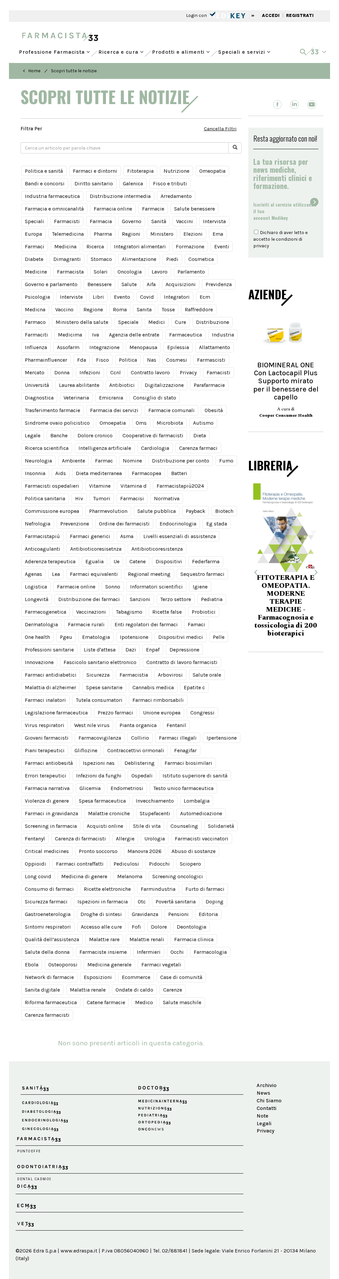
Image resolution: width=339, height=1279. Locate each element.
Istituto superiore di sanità (195, 775)
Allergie (125, 838)
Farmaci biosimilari (188, 763)
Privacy (188, 372)
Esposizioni (98, 977)
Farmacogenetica (45, 612)
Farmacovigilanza (99, 738)
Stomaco (101, 259)
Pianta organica (138, 725)
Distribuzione (212, 322)
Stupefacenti (155, 813)
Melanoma (129, 876)
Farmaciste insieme (103, 952)
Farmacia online (113, 209)
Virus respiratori (44, 725)
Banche (59, 435)
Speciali (34, 221)
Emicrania (111, 398)
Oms (141, 423)
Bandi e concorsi (45, 183)
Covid (147, 297)
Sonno (112, 586)
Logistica (36, 586)
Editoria (208, 914)
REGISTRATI (300, 15)
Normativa (166, 498)
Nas (151, 360)
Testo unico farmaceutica (183, 788)
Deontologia (191, 927)
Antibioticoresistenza (157, 549)
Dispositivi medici (180, 637)
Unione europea (161, 712)
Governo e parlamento (51, 284)
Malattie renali (146, 939)
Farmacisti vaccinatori (201, 838)
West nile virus (92, 725)
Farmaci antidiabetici (50, 675)
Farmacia (101, 221)
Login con (197, 15)
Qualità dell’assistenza (52, 939)
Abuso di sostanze (193, 851)
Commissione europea (52, 511)
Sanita (144, 309)
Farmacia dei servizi (114, 410)
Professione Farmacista (52, 50)
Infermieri (149, 952)
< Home (31, 71)
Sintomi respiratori (48, 927)
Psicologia (37, 297)
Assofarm (68, 347)
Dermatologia (41, 624)
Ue (117, 561)
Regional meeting (149, 574)
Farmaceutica (185, 335)
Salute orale (207, 675)
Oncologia (130, 272)
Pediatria (211, 599)
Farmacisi (132, 498)
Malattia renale (88, 990)
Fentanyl (35, 838)
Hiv (79, 498)
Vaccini (184, 221)
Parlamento (191, 272)
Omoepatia (113, 423)
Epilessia (178, 347)
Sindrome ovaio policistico (57, 423)
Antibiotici (122, 385)
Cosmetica (201, 259)
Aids (60, 473)
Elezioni (193, 234)
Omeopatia (212, 171)
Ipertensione (222, 738)
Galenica (133, 183)
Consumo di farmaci (49, 889)
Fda (81, 360)
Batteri (179, 473)
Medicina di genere (84, 876)
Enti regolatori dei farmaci (146, 624)
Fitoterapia (140, 171)
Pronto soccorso (98, 851)
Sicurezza (98, 675)
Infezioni (89, 372)
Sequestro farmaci (202, 574)
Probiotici (204, 612)
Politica (128, 360)
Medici (156, 322)
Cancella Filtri (220, 129)
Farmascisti (211, 360)
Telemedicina (68, 234)
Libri (98, 297)
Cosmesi (176, 360)
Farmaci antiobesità (49, 763)
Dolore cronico (95, 435)
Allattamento (214, 347)
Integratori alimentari (140, 246)
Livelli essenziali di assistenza (179, 536)
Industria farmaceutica (52, 196)
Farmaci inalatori (45, 700)
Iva (95, 335)
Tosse (168, 309)
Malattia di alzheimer (50, 687)
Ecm (205, 297)
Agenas (33, 574)
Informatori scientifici (156, 586)
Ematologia (96, 637)
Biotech (224, 511)
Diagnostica (39, 398)
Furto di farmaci (204, 889)
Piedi (172, 259)
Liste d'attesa (100, 649)
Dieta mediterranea (99, 473)
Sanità (158, 221)
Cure (180, 322)
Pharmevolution (108, 511)
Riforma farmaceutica (51, 1002)
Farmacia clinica (194, 939)
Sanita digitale (42, 990)
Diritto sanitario (93, 183)
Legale (32, 435)
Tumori (101, 498)
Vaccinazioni (91, 612)
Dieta (199, 435)
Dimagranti (67, 259)
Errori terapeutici (45, 775)
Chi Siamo (269, 1100)
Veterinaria (76, 398)
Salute (129, 284)
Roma (120, 309)
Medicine (36, 272)
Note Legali (264, 1120)
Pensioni (178, 914)
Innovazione (39, 662)
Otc (142, 901)
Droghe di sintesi (101, 914)
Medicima (70, 335)
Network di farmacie (49, 977)
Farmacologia (210, 952)
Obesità (214, 410)
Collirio (140, 738)
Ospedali (142, 775)
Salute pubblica (156, 511)
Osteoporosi (62, 964)
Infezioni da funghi (98, 775)
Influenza (36, 347)
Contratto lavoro (150, 372)
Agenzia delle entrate (134, 335)
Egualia (94, 561)
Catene (137, 561)
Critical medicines (47, 851)
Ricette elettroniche (107, 889)
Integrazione (104, 347)
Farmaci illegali (178, 738)
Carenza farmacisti (47, 1015)
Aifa (151, 284)
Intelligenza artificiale (104, 448)
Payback (195, 511)
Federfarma (205, 561)
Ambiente (73, 460)
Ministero (161, 234)
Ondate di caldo (134, 990)
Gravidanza (145, 914)
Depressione (184, 649)
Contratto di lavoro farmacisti (182, 662)
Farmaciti (36, 335)
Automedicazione (201, 813)
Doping (214, 901)
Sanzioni (140, 599)
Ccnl (115, 372)
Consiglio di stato (154, 398)
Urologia (154, 838)
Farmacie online (76, 586)
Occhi (177, 952)
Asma (126, 536)
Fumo (226, 460)
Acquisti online (105, 826)
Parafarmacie (209, 385)
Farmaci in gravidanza (51, 813)
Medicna (35, 309)
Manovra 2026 (144, 851)
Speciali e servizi (242, 50)
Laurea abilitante (79, 385)
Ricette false (167, 612)
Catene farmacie (106, 1002)
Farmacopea (146, 473)
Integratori (177, 297)
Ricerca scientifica (47, 448)
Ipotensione (134, 637)
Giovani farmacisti (47, 738)
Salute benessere (194, 209)
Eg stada (216, 523)
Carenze (172, 990)
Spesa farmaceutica (102, 801)
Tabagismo (129, 612)
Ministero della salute (82, 322)
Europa (33, 234)
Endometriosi (127, 788)
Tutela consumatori (99, 700)
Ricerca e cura (119, 50)
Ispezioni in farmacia (102, 901)
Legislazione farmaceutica (56, 712)
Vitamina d (134, 486)
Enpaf (153, 649)
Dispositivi (169, 561)
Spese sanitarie (104, 687)
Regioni (131, 234)
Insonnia (35, 473)
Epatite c (194, 687)
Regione (93, 309)
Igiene (200, 586)
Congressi (202, 712)
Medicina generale (109, 964)
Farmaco (35, 322)
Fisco (102, 360)
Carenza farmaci (198, 448)
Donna (62, 372)
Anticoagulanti (42, 549)
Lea (56, 574)
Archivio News (266, 1089)
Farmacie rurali (86, 624)
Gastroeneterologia (48, 914)
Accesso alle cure (101, 927)
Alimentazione (139, 259)
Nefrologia (37, 523)
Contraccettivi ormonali (135, 750)
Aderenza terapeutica (50, 561)
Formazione (190, 246)
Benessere (99, 284)
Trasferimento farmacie (52, 410)
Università (37, 385)
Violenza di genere (47, 801)
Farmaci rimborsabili (158, 700)
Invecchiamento (155, 801)
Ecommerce (136, 977)
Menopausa (143, 347)
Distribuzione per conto (180, 460)
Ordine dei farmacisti (124, 523)
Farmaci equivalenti (94, 574)
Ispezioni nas (99, 763)
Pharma (103, 234)
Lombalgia (197, 801)
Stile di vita (147, 826)
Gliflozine (85, 750)
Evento (122, 297)
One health (37, 637)
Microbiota (170, 423)
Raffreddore (199, 309)
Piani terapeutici (45, 750)
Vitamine (100, 486)
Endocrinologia (178, 523)
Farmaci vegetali (161, 964)
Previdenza (219, 284)
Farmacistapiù (42, 536)
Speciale (128, 322)
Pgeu (66, 637)
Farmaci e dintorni (95, 171)
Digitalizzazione (164, 385)
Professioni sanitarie (49, 649)
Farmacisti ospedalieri (52, 486)
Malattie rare (104, 939)
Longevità (36, 599)
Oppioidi (35, 864)
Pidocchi (159, 864)
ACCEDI (270, 15)
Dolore (159, 927)
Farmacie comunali (171, 410)
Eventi (221, 246)
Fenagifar (185, 750)
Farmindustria (158, 889)
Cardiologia (155, 448)
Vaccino (64, 309)
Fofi (136, 927)
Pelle (218, 637)
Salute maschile (182, 1002)
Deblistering (139, 763)
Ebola (31, 964)
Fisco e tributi (170, 183)
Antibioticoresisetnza (95, 549)
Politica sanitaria (45, 498)
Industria (223, 335)
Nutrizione (176, 171)
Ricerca (95, 246)
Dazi (130, 649)
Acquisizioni (181, 284)
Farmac (104, 460)
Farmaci (34, 246)
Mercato (34, 372)
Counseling (184, 826)
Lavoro (160, 272)
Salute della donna (47, 952)
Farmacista (70, 272)
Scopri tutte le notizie (74, 71)
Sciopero (190, 864)
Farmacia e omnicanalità (54, 209)
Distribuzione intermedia (120, 196)
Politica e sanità (44, 171)
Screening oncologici (177, 876)
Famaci (196, 624)
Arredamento (176, 196)
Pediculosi (126, 864)
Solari (101, 272)
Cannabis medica (153, 687)
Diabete (34, 259)
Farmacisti (67, 221)
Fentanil (176, 725)
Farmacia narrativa (47, 788)
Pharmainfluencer (46, 360)
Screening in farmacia (51, 826)
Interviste (71, 297)
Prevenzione (74, 523)
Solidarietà (221, 826)
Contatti (266, 1108)
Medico (144, 1002)
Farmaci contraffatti (80, 864)
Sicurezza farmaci (46, 901)
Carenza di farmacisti (80, 838)
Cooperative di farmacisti (152, 435)
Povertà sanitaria (176, 901)
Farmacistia (134, 675)
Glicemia (90, 788)
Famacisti (218, 372)
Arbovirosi (170, 675)
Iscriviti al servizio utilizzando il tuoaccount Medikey (284, 211)
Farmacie (153, 209)
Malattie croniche (109, 813)
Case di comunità (181, 977)
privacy (261, 246)
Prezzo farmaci (115, 712)
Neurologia (38, 460)
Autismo (203, 423)
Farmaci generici (90, 536)
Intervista (214, 221)
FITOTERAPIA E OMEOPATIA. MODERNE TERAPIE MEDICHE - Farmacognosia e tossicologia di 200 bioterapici (285, 606)
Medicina (65, 246)
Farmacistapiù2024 (180, 486)
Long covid (38, 876)
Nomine (132, 460)
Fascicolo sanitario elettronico (100, 662)
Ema (218, 234)
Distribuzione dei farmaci (89, 599)
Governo (131, 221)
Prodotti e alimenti (179, 50)
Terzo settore (175, 599)
